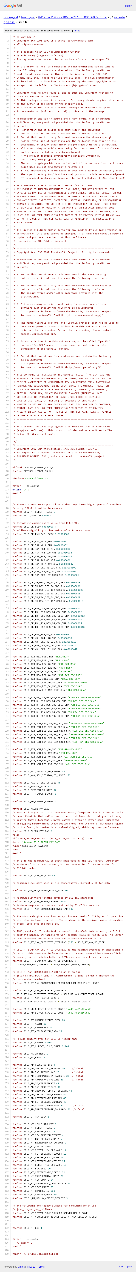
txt (121, 1266)
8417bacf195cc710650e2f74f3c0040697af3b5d (72, 17)
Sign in (128, 5)
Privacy (31, 1266)
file (76, 30)
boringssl (11, 17)
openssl (9, 22)
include (119, 17)
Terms (41, 1266)
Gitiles (21, 1266)
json (129, 1266)
